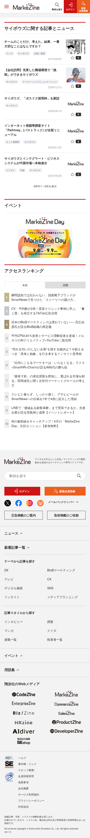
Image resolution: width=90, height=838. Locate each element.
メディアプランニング (62, 597)
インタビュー (13, 621)
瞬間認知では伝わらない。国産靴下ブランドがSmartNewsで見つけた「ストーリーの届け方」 (43, 297)
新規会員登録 (67, 491)
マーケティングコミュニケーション (39, 81)
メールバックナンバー (61, 502)
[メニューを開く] (6, 6)
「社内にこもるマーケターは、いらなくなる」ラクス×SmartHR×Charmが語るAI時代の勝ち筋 (48, 364)
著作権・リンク (27, 764)
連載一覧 (10, 639)
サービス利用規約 (28, 794)
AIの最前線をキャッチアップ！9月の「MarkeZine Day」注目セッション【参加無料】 (45, 423)
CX (49, 579)
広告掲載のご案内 (23, 515)
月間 (65, 285)
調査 (50, 621)
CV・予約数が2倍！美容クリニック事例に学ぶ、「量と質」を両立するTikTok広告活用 (48, 310)
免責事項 (23, 782)
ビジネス (10, 170)
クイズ (51, 630)
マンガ (9, 53)
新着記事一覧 (14, 547)
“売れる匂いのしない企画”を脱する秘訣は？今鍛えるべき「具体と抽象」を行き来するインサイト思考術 (47, 351)
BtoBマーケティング (61, 570)
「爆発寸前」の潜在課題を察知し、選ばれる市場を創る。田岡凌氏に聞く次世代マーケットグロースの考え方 (48, 380)
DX (6, 570)
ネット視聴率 (12, 141)
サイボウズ (23, 53)
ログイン (24, 491)
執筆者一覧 (54, 639)
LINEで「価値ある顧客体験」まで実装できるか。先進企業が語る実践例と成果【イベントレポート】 (48, 409)
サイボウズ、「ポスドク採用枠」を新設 (31, 98)
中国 (22, 170)
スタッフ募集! (26, 770)
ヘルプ (22, 758)
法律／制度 (39, 53)
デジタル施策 (13, 588)
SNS (50, 588)
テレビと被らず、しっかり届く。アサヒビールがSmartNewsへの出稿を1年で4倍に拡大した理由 (45, 396)
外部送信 (23, 806)
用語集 (9, 669)
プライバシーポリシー (31, 800)
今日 (25, 285)
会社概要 (23, 788)
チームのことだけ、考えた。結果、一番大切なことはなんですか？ (31, 43)
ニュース (11, 533)
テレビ (9, 579)
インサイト (12, 597)
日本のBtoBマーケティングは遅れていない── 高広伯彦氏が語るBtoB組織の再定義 (47, 324)
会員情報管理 (26, 776)
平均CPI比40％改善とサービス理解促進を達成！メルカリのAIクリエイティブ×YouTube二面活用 (47, 337)
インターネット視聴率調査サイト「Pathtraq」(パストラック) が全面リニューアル (32, 130)
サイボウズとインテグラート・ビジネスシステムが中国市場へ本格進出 (31, 160)
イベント (11, 655)
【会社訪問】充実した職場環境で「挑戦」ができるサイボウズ (30, 72)
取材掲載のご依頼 (66, 515)
